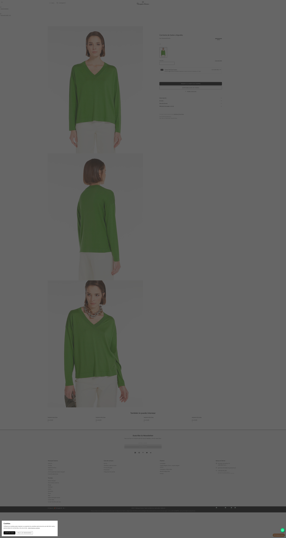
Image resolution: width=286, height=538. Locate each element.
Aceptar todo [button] (9, 533)
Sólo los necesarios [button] (24, 533)
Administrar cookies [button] (34, 528)
